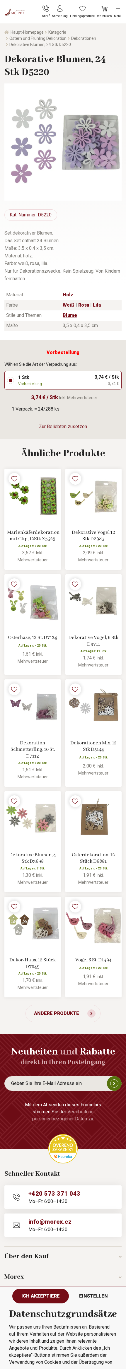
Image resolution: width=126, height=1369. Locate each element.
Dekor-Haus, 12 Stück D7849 (32, 963)
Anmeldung (114, 1083)
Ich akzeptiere (40, 1296)
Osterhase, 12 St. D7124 (32, 638)
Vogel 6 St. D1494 (93, 960)
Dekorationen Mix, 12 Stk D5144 (93, 746)
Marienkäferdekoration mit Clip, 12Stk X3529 (32, 535)
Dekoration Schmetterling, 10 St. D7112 (33, 749)
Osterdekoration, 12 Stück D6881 (93, 858)
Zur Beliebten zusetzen (63, 426)
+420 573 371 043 (54, 1193)
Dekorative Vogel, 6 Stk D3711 (93, 641)
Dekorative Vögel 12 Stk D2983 (93, 535)
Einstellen (93, 1296)
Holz (68, 295)
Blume (70, 315)
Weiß (69, 305)
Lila (97, 305)
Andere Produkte (56, 1013)
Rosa (84, 305)
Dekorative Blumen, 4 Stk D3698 (32, 858)
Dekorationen (83, 38)
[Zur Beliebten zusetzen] (14, 479)
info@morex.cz (49, 1221)
